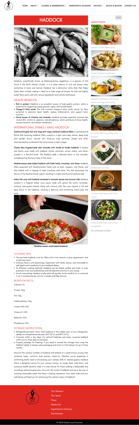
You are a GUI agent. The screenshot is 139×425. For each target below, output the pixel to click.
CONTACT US (130, 6)
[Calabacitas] (51, 243)
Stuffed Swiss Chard (100, 167)
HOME (25, 6)
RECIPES (97, 6)
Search (119, 17)
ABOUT (34, 6)
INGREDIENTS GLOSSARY (80, 6)
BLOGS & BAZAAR (114, 6)
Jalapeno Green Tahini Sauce (103, 47)
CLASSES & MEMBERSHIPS (52, 6)
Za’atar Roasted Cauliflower (103, 73)
